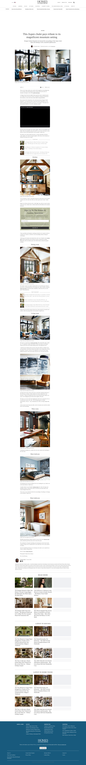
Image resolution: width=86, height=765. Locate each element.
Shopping (37, 6)
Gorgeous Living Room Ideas (49, 725)
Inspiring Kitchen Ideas (48, 729)
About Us (9, 752)
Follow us (42, 87)
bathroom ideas (46, 539)
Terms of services (31, 223)
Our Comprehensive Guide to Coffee (69, 730)
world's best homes (36, 92)
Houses (14, 6)
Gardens (20, 6)
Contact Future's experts (30, 752)
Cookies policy (46, 754)
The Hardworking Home (57, 6)
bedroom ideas (35, 487)
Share (22, 87)
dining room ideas (23, 288)
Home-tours (53, 46)
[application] (35, 116)
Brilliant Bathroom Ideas (48, 731)
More (72, 6)
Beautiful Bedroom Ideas (48, 727)
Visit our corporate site (62, 744)
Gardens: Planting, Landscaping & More (33, 733)
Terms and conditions (11, 754)
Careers (63, 754)
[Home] (11, 6)
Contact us (64, 752)
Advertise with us (47, 752)
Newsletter (48, 87)
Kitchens (31, 6)
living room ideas (34, 342)
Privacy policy (28, 754)
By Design (67, 6)
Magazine (70, 2)
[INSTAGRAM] (21, 561)
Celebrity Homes (46, 6)
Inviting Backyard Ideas (48, 732)
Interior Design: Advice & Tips (31, 725)
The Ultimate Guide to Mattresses (69, 725)
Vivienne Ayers (37, 46)
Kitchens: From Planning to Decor (32, 727)
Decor (25, 6)
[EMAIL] (22, 561)
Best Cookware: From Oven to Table (69, 735)
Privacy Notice (44, 223)
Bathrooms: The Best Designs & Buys (33, 729)
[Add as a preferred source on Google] (43, 748)
